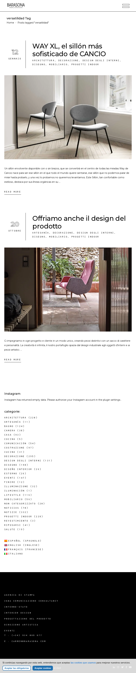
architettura (43, 60)
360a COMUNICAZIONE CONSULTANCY (31, 601)
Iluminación (14, 490)
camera (9, 430)
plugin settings (112, 399)
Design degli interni (101, 60)
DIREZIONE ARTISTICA (21, 625)
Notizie (10, 512)
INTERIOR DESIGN (18, 613)
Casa (8, 435)
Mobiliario (58, 64)
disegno (38, 64)
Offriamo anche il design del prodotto (79, 222)
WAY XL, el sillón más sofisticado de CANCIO (69, 50)
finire (9, 482)
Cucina (9, 452)
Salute (9, 529)
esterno (10, 473)
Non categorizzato (20, 503)
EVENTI (9, 631)
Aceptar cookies (42, 668)
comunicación (15, 443)
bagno (9, 426)
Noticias (11, 508)
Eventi (9, 478)
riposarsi (12, 525)
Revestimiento (16, 521)
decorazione (68, 60)
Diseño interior (18, 469)
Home (10, 22)
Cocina (9, 439)
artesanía (40, 232)
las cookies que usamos (83, 662)
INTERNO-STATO (16, 607)
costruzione (14, 447)
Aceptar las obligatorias (16, 668)
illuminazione (16, 486)
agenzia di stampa (19, 595)
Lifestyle (12, 495)
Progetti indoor (85, 64)
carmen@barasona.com (29, 641)
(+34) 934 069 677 (27, 635)
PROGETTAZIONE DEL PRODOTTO (27, 619)
